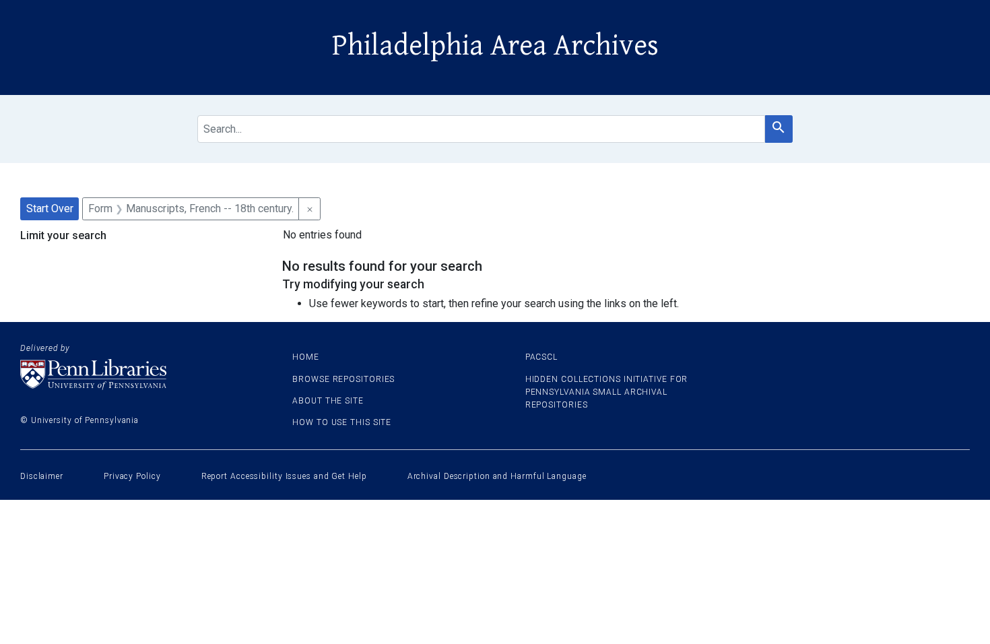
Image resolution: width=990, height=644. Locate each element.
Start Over (49, 208)
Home (305, 357)
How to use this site (341, 422)
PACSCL (541, 357)
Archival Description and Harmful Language (497, 476)
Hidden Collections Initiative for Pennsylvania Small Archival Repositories (606, 392)
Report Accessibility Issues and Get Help (284, 476)
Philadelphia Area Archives (495, 46)
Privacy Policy (132, 476)
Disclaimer (41, 476)
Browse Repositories (343, 379)
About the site (328, 401)
